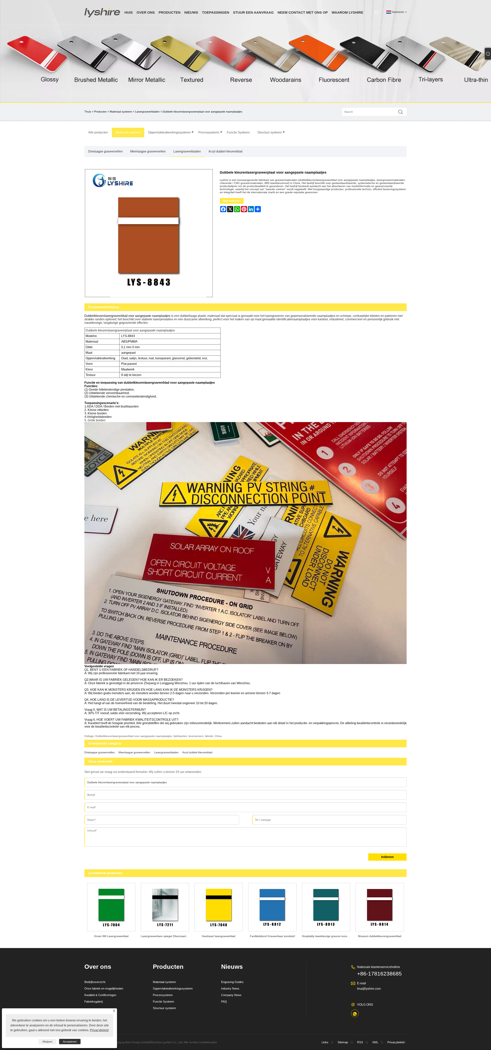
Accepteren (70, 1041)
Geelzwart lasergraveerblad (218, 936)
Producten (100, 111)
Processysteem (163, 995)
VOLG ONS (365, 1004)
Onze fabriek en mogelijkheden (103, 988)
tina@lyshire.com (369, 988)
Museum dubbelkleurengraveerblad (379, 936)
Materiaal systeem (121, 111)
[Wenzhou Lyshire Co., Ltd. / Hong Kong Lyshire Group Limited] (102, 18)
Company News (231, 995)
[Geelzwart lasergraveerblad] (219, 906)
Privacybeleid (395, 1042)
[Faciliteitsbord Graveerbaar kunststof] (272, 906)
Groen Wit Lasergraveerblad (111, 936)
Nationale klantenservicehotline (378, 967)
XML (375, 1042)
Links (325, 1042)
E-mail (361, 983)
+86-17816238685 (379, 974)
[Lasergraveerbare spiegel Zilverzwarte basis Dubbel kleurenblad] (165, 906)
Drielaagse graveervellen (105, 151)
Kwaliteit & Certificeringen (100, 995)
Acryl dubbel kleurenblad (225, 151)
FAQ (224, 1001)
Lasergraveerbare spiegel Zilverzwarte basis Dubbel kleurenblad (166, 936)
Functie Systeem (163, 1001)
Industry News (230, 988)
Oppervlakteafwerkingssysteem (173, 988)
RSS (360, 1042)
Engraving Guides (232, 982)
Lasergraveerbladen (147, 111)
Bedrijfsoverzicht (94, 982)
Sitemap (343, 1042)
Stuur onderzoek (232, 201)
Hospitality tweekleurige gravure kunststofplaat (327, 936)
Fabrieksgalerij (93, 1001)
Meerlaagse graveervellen (148, 151)
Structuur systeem (164, 1008)
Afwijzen (47, 1041)
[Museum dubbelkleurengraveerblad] (380, 906)
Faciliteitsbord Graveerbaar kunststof (272, 936)
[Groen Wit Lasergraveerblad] (111, 906)
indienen (387, 857)
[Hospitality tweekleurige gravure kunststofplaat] (326, 906)
